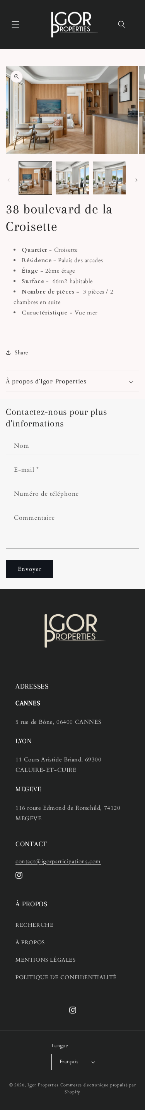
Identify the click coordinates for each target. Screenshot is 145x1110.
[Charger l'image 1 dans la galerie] (35, 178)
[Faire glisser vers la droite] (136, 180)
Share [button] (21, 352)
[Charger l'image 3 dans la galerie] (109, 178)
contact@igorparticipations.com (58, 861)
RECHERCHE (34, 925)
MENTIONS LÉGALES (45, 960)
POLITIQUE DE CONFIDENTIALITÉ (66, 977)
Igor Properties (43, 1085)
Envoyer (29, 569)
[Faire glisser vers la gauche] (8, 180)
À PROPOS (30, 942)
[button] (15, 24)
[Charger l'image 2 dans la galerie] (72, 178)
